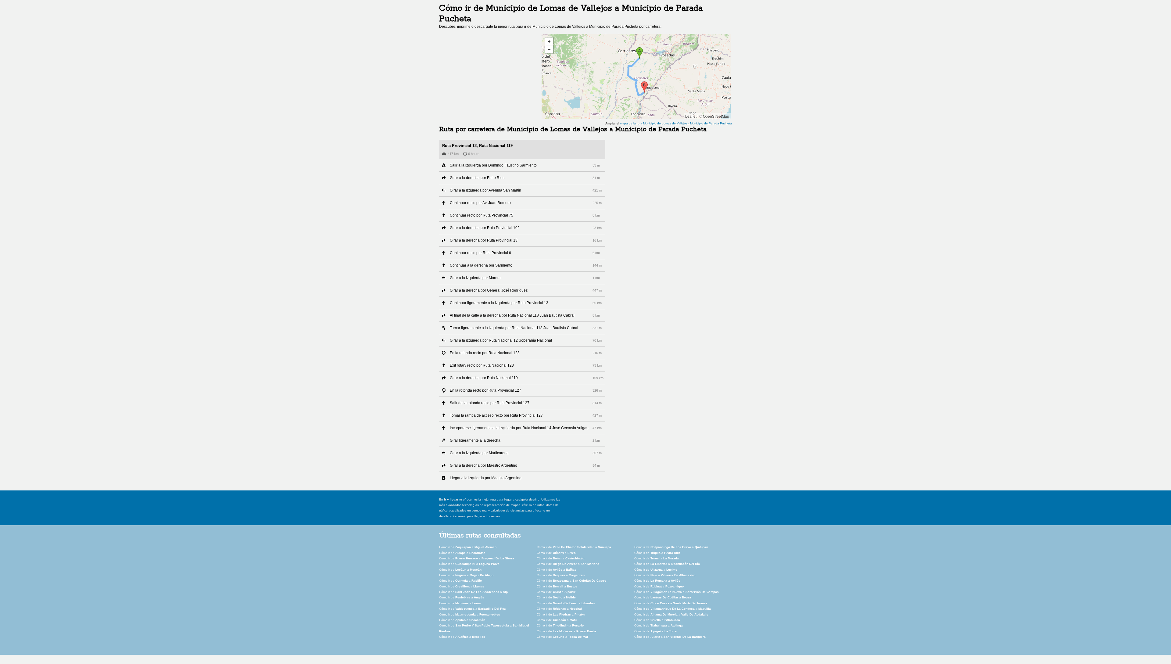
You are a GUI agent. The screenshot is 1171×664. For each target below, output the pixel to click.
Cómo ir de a (467, 547)
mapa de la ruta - (676, 123)
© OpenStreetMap (714, 116)
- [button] (549, 49)
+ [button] (549, 41)
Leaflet (691, 116)
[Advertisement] (490, 76)
